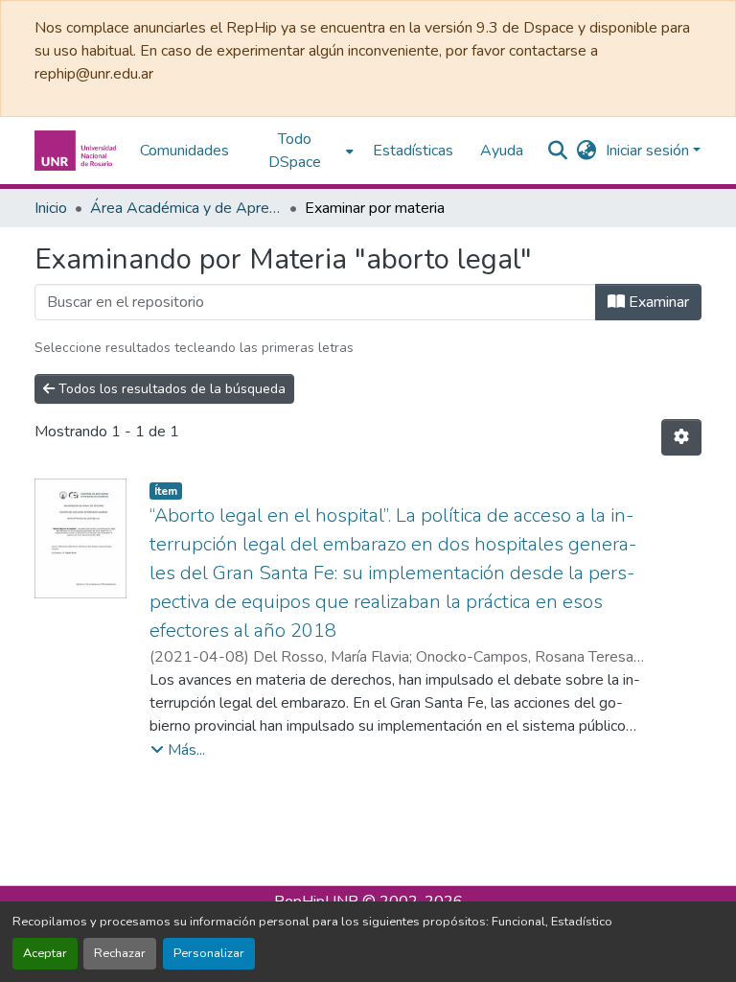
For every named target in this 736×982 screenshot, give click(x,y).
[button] (77, 150)
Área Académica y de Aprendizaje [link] (186, 208)
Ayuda (501, 150)
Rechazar (120, 953)
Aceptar (45, 953)
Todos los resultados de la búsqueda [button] (170, 389)
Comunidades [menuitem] (184, 150)
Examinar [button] (657, 302)
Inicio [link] (50, 208)
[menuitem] (301, 150)
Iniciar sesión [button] (649, 150)
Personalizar (208, 953)
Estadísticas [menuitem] (413, 150)
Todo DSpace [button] (294, 151)
